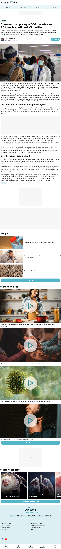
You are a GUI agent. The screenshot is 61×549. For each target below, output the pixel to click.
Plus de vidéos (10, 287)
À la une (6, 547)
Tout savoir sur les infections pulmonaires (38, 495)
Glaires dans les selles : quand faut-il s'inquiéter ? (40, 242)
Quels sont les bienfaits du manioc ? (36, 271)
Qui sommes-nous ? (6, 523)
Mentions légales (5, 525)
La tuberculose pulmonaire (10, 496)
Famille (37, 7)
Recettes (12, 515)
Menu (55, 547)
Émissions (53, 7)
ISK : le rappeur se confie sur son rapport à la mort (17, 439)
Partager (56, 39)
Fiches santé (30, 547)
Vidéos (18, 547)
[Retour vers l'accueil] (30, 2)
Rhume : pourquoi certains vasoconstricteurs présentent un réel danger (42, 256)
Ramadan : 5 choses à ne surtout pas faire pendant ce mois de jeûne (23, 364)
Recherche (42, 547)
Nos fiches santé (12, 470)
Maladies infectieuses (20, 17)
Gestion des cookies (36, 523)
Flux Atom (33, 529)
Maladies (12, 17)
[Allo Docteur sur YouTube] (6, 539)
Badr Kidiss (11, 38)
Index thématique (35, 527)
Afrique (28, 17)
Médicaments (48, 515)
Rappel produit (20, 515)
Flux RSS (3, 529)
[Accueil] (30, 510)
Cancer (40, 515)
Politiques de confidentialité (38, 525)
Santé (7, 7)
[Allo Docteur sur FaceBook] (2, 539)
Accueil (2, 17)
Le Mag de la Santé (31, 515)
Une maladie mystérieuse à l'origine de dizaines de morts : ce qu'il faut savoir (25, 401)
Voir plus (30, 280)
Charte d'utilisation (6, 527)
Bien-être (22, 7)
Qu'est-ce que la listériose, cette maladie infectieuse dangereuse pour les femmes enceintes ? (28, 325)
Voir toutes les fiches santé (30, 502)
